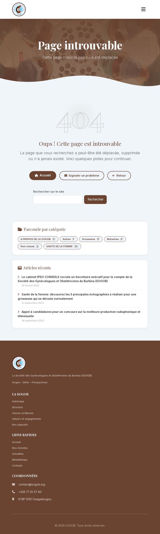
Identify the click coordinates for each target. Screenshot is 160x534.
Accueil (45, 175)
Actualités (18, 453)
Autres (68, 239)
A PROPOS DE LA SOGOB (37, 239)
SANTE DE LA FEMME (61, 246)
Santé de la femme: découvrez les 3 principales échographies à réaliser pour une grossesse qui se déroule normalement (77, 296)
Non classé (29, 246)
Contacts (17, 465)
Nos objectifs (20, 424)
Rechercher (95, 199)
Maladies (114, 239)
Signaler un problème (84, 175)
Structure (17, 407)
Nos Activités (20, 448)
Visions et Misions (23, 413)
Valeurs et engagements (26, 418)
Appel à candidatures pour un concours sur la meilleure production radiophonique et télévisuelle (79, 314)
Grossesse (90, 239)
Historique (18, 401)
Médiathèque (20, 459)
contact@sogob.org (32, 484)
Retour (121, 175)
